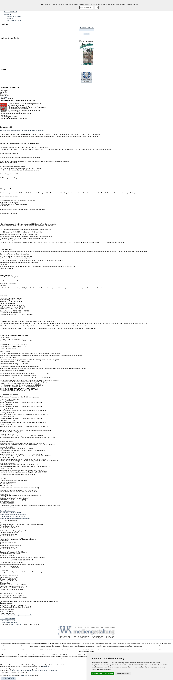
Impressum (10, 18)
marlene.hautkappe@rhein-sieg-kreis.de (19, 615)
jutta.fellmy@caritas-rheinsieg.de (15, 514)
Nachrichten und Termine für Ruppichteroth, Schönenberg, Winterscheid (34, 670)
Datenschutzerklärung (14, 16)
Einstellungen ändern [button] (122, 673)
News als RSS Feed (10, 12)
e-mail (156, 649)
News (5, 97)
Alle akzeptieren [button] (97, 673)
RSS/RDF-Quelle (26, 675)
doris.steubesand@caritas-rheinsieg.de (17, 518)
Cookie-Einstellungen (8, 678)
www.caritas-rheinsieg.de (8, 507)
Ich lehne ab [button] (109, 673)
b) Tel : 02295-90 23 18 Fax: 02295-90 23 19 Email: (7, 620)
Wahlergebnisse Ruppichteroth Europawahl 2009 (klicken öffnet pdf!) (22, 130)
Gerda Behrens (16, 624)
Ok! (97, 7)
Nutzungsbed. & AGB (14, 20)
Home (1, 97)
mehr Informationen (86, 7)
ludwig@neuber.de (12, 622)
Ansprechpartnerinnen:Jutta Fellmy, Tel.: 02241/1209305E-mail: (10, 512)
